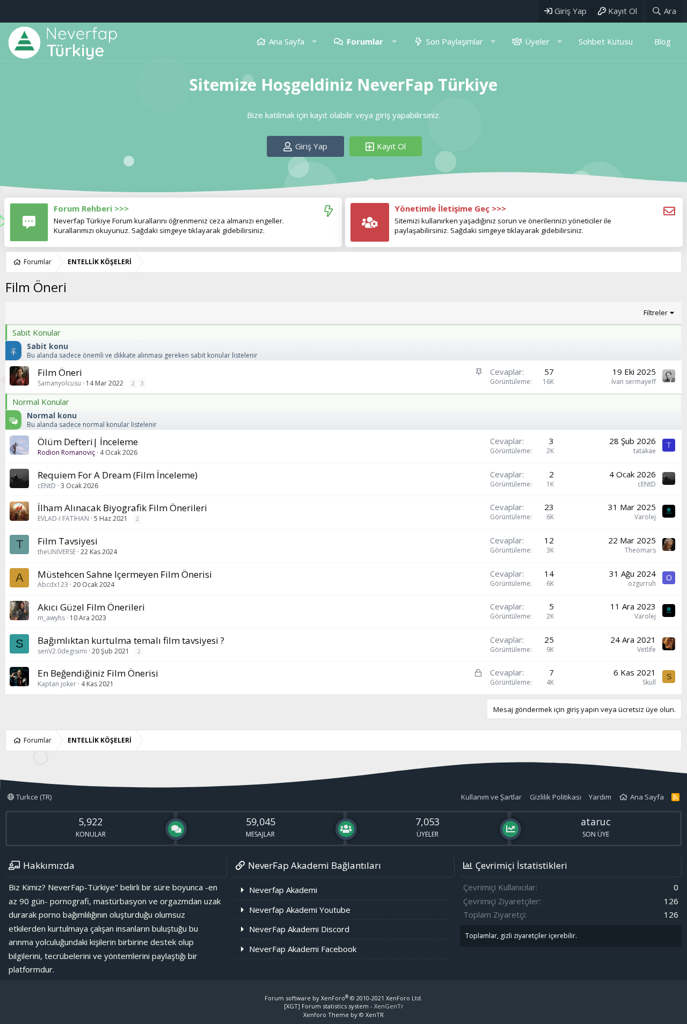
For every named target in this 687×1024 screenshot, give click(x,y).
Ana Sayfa (286, 41)
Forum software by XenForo (343, 998)
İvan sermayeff (633, 381)
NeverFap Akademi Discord (299, 929)
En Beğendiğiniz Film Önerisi (98, 673)
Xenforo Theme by (343, 1015)
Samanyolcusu (59, 383)
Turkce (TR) (33, 797)
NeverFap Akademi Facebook (302, 948)
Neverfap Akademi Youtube (299, 909)
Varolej (645, 516)
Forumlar (365, 41)
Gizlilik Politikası (555, 797)
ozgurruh (642, 583)
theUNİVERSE (57, 551)
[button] (314, 42)
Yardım (600, 797)
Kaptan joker (57, 683)
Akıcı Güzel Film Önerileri (91, 607)
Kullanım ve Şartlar (491, 797)
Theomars (640, 550)
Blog (662, 41)
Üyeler (537, 41)
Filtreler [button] (656, 312)
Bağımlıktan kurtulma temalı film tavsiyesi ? (131, 640)
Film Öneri (60, 372)
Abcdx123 (53, 584)
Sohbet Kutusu (606, 41)
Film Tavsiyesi (68, 541)
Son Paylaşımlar (454, 41)
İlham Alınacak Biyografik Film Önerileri (122, 508)
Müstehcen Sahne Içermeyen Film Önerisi (125, 574)
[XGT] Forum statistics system (344, 1006)
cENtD (47, 485)
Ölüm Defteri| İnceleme (88, 441)
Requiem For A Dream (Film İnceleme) (118, 475)
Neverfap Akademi (283, 889)
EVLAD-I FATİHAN (63, 518)
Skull (649, 682)
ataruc (596, 821)
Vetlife (646, 649)
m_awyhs (51, 617)
